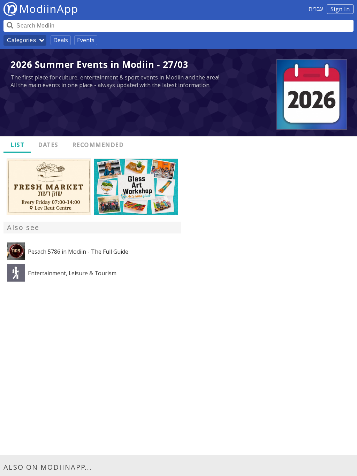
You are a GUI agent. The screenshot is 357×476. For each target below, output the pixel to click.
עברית (316, 8)
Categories (21, 40)
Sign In (340, 9)
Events (85, 40)
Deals (60, 40)
